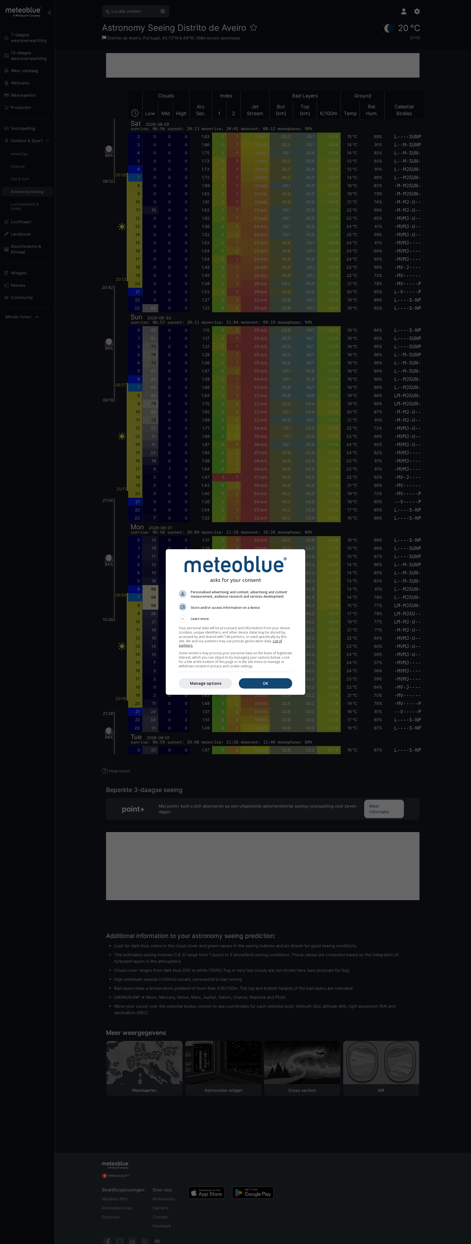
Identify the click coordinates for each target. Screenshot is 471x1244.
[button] (235, 619)
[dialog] (235, 622)
